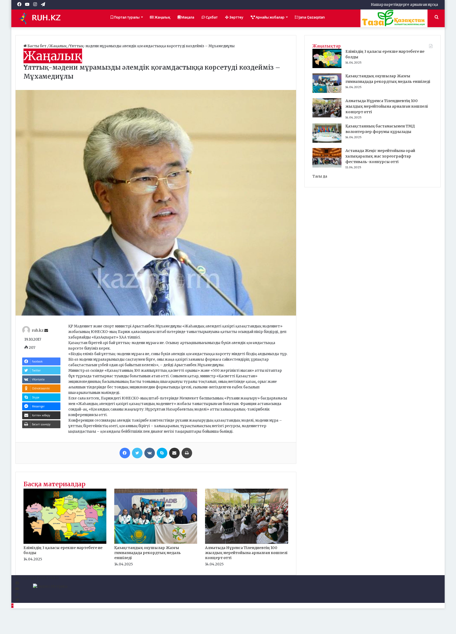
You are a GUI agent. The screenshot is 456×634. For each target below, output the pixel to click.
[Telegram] (17, 600)
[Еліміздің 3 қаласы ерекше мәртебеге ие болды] (64, 542)
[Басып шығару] (187, 453)
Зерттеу (236, 17)
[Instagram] (16, 594)
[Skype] (162, 453)
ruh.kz (38, 330)
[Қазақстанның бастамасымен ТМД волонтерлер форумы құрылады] (326, 141)
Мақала (187, 17)
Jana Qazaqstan (311, 17)
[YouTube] (17, 589)
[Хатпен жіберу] (174, 453)
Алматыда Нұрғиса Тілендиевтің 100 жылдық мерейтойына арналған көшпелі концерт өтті (246, 552)
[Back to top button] (12, 605)
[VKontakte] (149, 453)
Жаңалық (162, 17)
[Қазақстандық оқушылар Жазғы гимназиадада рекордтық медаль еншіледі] (155, 542)
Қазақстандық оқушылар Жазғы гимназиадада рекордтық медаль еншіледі (147, 552)
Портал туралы (126, 17)
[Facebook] (125, 453)
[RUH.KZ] (41, 18)
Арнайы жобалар (269, 17)
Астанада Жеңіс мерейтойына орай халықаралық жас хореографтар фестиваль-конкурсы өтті (380, 156)
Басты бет (37, 46)
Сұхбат (211, 17)
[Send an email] (46, 330)
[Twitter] (137, 453)
